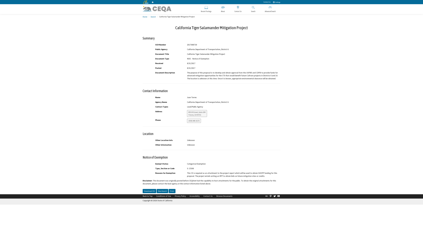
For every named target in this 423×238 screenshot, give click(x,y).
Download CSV (149, 191)
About (223, 11)
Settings (277, 2)
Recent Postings (206, 11)
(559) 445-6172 (193, 121)
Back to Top (147, 196)
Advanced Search (270, 11)
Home (145, 17)
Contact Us (267, 2)
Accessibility (195, 196)
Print (172, 191)
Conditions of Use (163, 196)
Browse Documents (224, 196)
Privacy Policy (180, 196)
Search (253, 11)
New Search (162, 191)
